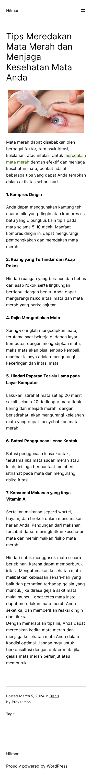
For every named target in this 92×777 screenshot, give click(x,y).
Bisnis (54, 696)
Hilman (12, 10)
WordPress (57, 766)
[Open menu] (83, 10)
